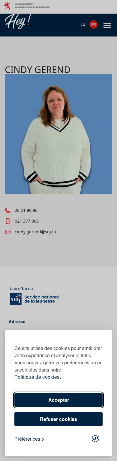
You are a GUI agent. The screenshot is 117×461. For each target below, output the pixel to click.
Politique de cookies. (37, 377)
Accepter (58, 399)
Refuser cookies (58, 419)
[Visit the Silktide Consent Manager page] (95, 439)
